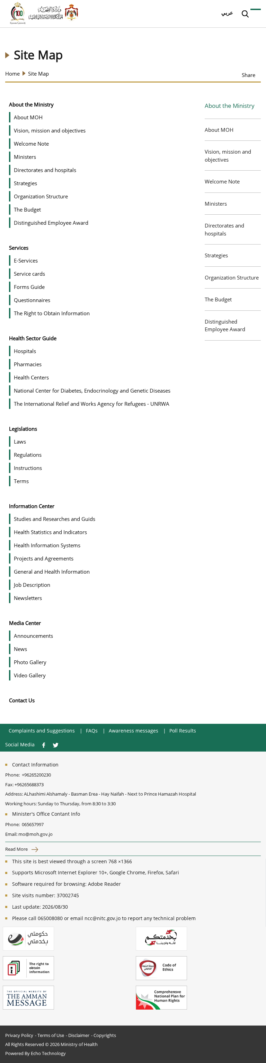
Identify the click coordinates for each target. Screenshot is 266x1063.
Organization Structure (232, 277)
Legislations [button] (23, 428)
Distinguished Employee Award (225, 325)
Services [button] (18, 247)
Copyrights (105, 1035)
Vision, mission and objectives (228, 155)
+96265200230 (36, 775)
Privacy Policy (19, 1035)
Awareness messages (133, 730)
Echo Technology (48, 1053)
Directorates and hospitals (224, 229)
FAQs (92, 730)
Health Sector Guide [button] (32, 338)
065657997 (33, 824)
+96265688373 (29, 784)
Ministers (216, 203)
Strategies (216, 255)
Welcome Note (222, 181)
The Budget (218, 299)
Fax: (9, 784)
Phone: (13, 775)
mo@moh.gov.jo (35, 834)
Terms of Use (50, 1035)
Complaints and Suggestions (42, 730)
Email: (11, 834)
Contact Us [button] (22, 700)
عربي (227, 12)
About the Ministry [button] (31, 104)
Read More (17, 849)
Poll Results (182, 730)
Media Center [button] (25, 622)
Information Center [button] (31, 506)
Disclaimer (78, 1035)
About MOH (219, 129)
